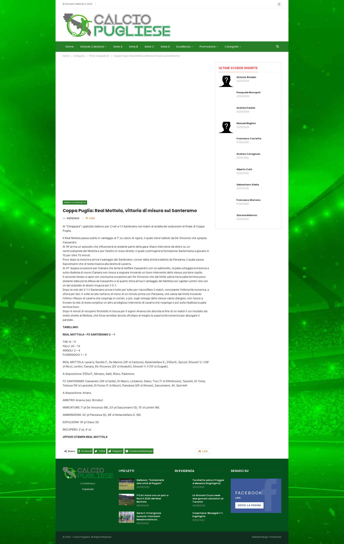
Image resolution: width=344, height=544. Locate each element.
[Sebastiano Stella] (226, 189)
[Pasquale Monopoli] (226, 96)
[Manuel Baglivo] (226, 127)
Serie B (133, 46)
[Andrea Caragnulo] (226, 158)
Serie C (149, 46)
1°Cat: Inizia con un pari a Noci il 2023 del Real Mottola (152, 498)
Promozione (208, 46)
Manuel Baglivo (246, 123)
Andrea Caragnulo (248, 154)
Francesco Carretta (248, 138)
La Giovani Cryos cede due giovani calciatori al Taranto (207, 498)
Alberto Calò (244, 169)
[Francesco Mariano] (226, 204)
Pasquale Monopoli (248, 92)
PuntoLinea (275, 536)
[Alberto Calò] (226, 173)
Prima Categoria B (75, 202)
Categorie (231, 46)
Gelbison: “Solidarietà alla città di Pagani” (150, 481)
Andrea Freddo (245, 108)
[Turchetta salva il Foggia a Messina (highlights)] (182, 484)
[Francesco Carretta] (226, 142)
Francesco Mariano (248, 200)
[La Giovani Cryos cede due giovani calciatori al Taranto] (182, 499)
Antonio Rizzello (246, 77)
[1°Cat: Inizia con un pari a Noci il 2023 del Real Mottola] (126, 499)
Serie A (117, 46)
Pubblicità (88, 489)
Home (70, 46)
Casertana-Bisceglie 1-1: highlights (207, 514)
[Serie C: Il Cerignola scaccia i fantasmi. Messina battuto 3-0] (126, 517)
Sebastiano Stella (247, 184)
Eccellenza (183, 46)
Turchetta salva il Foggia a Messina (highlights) (208, 481)
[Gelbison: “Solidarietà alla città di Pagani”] (126, 484)
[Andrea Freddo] (226, 112)
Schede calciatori (92, 46)
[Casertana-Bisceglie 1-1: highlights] (182, 517)
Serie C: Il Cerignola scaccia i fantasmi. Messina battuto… (149, 516)
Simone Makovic (246, 215)
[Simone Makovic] (226, 219)
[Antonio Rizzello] (226, 81)
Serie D (165, 46)
